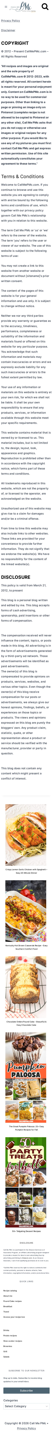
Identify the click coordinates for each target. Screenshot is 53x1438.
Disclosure (26, 1243)
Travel (6, 1312)
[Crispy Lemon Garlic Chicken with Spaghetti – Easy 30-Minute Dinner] (25, 835)
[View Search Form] (45, 6)
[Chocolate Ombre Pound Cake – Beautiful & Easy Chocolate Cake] (25, 987)
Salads (6, 1357)
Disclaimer (8, 30)
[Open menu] (6, 7)
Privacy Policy (10, 20)
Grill (5, 1351)
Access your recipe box (14, 1317)
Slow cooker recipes (12, 1341)
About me (7, 1296)
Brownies (7, 1346)
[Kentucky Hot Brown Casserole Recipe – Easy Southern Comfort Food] (25, 911)
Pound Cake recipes (12, 1301)
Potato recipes (10, 1336)
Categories (10, 1400)
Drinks (6, 1330)
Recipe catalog (10, 1291)
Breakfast (7, 1306)
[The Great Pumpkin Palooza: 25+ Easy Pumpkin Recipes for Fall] (25, 1077)
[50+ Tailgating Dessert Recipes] (25, 1182)
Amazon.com (27, 1258)
